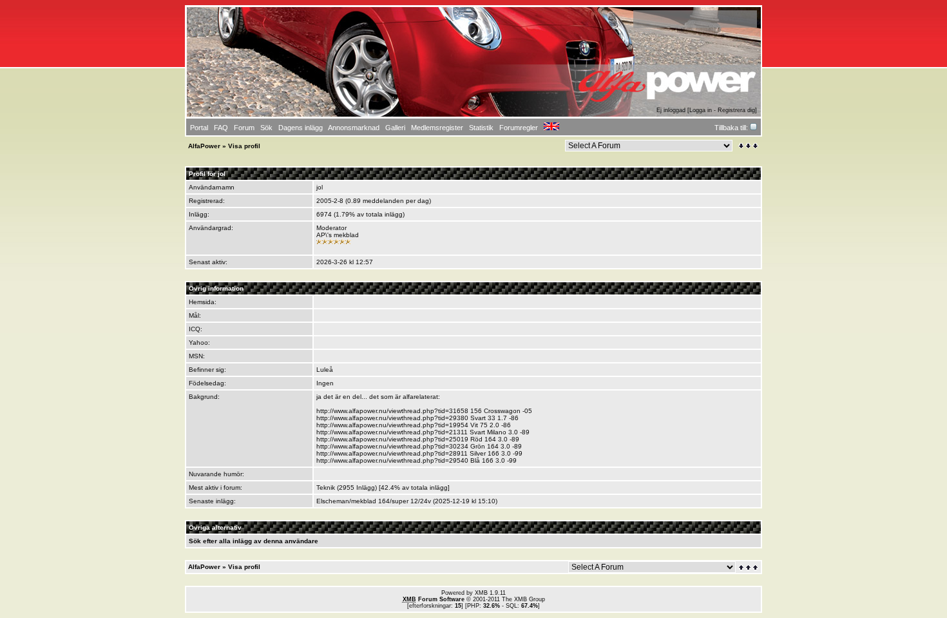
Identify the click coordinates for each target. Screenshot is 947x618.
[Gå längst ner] (748, 145)
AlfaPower (204, 146)
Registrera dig (736, 110)
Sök (195, 541)
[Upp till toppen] (749, 567)
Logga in (700, 110)
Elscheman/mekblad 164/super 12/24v (373, 501)
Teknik (325, 487)
